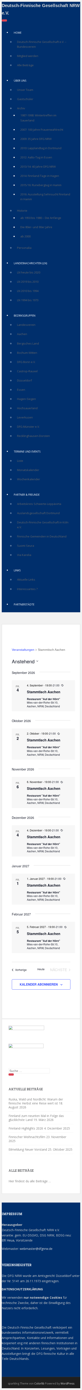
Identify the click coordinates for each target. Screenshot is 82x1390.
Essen (21, 390)
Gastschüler (25, 99)
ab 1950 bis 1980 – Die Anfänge (40, 218)
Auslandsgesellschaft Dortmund (38, 513)
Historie (22, 211)
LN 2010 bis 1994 (27, 291)
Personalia (24, 248)
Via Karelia (24, 555)
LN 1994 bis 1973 (27, 300)
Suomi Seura (25, 546)
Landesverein (26, 325)
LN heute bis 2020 (28, 272)
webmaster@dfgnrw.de (36, 1249)
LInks (17, 570)
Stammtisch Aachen (43, 691)
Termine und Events (27, 451)
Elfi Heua (8, 1240)
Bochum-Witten (27, 353)
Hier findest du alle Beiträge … (30, 1181)
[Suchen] (11, 1074)
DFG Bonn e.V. (26, 362)
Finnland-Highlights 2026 (26, 1128)
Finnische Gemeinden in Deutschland (41, 536)
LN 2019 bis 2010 (27, 282)
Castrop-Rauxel (27, 371)
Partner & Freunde (27, 495)
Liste (20, 461)
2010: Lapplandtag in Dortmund (40, 148)
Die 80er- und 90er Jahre (36, 227)
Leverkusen (25, 417)
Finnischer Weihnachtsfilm (27, 1137)
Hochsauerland (27, 408)
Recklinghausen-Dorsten (33, 436)
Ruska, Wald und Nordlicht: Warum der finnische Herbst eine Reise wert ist (36, 1101)
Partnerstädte (24, 604)
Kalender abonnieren (39, 984)
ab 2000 (25, 236)
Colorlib (39, 1383)
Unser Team (25, 90)
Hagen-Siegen (26, 399)
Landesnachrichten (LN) (30, 263)
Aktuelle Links (26, 579)
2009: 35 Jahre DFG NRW (36, 139)
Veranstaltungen (23, 649)
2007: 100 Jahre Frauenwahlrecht (41, 130)
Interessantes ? (27, 589)
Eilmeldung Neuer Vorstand (28, 1149)
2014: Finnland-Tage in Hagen (39, 176)
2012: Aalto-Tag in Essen (36, 157)
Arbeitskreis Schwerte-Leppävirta (39, 504)
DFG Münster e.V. (28, 427)
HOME (17, 33)
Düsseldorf (24, 380)
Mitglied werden (27, 56)
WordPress (67, 1383)
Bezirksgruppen (24, 315)
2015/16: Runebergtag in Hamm (40, 185)
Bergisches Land (28, 343)
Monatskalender (28, 470)
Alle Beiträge (25, 65)
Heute (41, 969)
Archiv (21, 108)
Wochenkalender (28, 479)
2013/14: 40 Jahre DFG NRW (38, 167)
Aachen (22, 334)
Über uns (20, 81)
